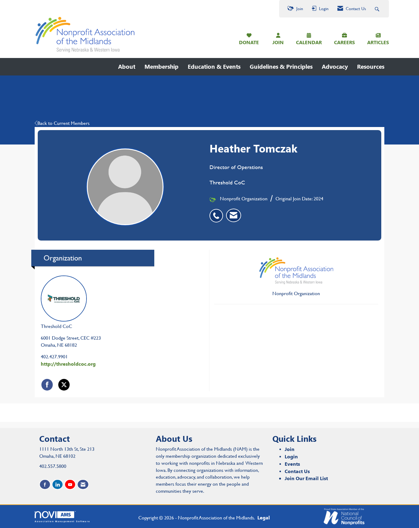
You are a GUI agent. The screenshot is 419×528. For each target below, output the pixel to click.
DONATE (249, 42)
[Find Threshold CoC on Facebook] (47, 384)
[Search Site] (378, 8)
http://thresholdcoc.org (68, 363)
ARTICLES (378, 42)
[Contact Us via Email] (83, 484)
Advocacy (335, 66)
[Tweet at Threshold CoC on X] (64, 384)
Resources (370, 66)
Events (292, 464)
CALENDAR (309, 42)
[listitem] (218, 212)
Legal (263, 517)
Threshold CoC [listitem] (56, 326)
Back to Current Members (63, 123)
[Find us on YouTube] (70, 484)
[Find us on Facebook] (45, 484)
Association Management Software (62, 521)
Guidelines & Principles (281, 66)
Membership (161, 66)
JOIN (278, 42)
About (126, 66)
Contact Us (297, 471)
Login (291, 456)
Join (289, 449)
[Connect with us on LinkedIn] (57, 484)
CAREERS (344, 42)
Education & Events (214, 66)
